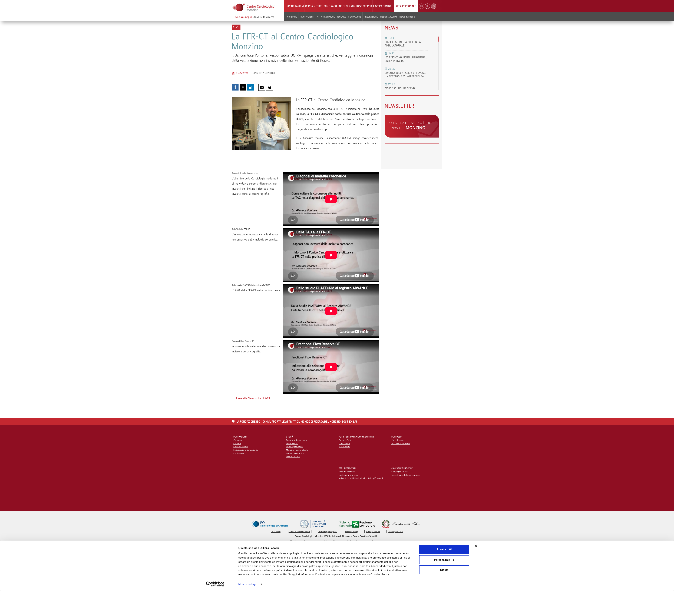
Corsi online (344, 443)
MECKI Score (344, 446)
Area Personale (405, 6)
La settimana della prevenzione (405, 475)
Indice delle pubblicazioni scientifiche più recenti (361, 478)
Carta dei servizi (240, 446)
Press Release (397, 440)
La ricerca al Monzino (348, 475)
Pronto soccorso (360, 6)
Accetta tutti (444, 549)
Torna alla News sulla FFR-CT (253, 398)
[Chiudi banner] (476, 546)
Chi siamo (237, 440)
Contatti (237, 443)
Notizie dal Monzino (295, 453)
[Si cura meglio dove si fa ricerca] (253, 7)
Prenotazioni (295, 6)
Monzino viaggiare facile (297, 450)
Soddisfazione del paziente (245, 450)
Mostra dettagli (247, 584)
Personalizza (442, 559)
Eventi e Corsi (345, 440)
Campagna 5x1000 (399, 471)
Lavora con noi (382, 6)
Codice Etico (239, 453)
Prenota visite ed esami (296, 440)
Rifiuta (444, 569)
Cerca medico (313, 6)
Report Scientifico (347, 471)
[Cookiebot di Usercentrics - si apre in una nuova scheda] (215, 584)
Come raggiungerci (335, 6)
